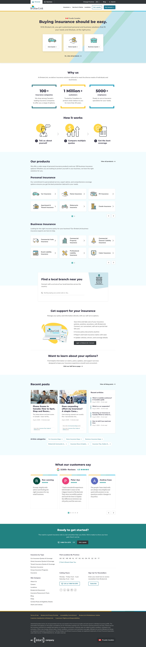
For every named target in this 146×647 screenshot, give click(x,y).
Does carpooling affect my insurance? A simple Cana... (72, 409)
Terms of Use (35, 615)
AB (60, 558)
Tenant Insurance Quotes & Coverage (43, 564)
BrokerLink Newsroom (38, 590)
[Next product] (113, 216)
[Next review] (113, 513)
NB (70, 558)
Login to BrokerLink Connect (85, 343)
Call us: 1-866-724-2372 (71, 583)
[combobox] (62, 293)
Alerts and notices (37, 605)
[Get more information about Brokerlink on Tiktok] (75, 590)
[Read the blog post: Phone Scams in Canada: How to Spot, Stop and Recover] (44, 397)
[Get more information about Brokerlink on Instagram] (71, 590)
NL (73, 558)
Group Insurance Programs (39, 570)
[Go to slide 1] (72, 216)
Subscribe (93, 583)
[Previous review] (108, 513)
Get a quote (97, 7)
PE (89, 558)
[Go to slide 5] (77, 512)
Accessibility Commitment (68, 615)
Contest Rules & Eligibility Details (42, 602)
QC (92, 558)
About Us (34, 581)
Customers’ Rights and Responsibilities (68, 618)
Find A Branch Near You (68, 562)
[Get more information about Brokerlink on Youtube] (68, 590)
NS (80, 558)
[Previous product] (108, 216)
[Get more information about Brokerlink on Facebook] (61, 590)
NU (83, 558)
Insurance (34, 573)
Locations (87, 7)
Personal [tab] (37, 2)
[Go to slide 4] (75, 512)
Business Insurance (37, 567)
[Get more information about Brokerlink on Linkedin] (64, 590)
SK (95, 558)
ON (86, 558)
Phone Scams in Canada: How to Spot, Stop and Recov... (44, 409)
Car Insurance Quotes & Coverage (41, 558)
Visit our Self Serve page (72, 366)
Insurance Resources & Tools (40, 593)
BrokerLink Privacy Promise (49, 615)
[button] (97, 2)
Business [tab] (49, 2)
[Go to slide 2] (74, 216)
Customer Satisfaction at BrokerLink (42, 618)
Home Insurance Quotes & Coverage (42, 561)
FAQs (32, 599)
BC (64, 558)
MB (67, 558)
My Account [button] (109, 7)
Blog (104, 2)
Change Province (88, 2)
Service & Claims (77, 7)
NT (76, 558)
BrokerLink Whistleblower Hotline (89, 615)
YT (98, 558)
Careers (33, 584)
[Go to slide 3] (73, 512)
